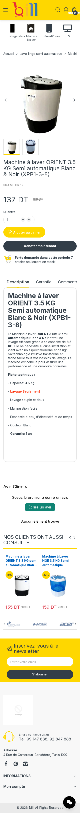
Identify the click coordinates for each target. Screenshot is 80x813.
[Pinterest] (15, 764)
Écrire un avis (40, 507)
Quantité (9, 212)
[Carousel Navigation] (72, 537)
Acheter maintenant (40, 246)
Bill (31, 807)
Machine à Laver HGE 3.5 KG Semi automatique (19, 560)
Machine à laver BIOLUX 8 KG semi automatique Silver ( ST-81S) (58, 560)
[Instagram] (25, 764)
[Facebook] (6, 764)
